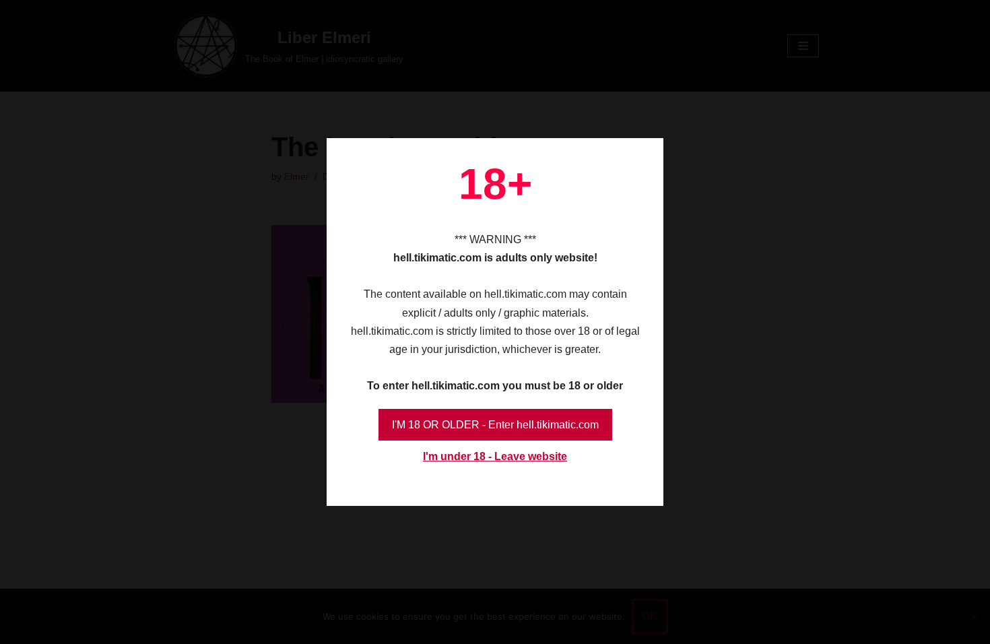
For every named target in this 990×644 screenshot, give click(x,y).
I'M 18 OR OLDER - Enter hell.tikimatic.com (495, 424)
